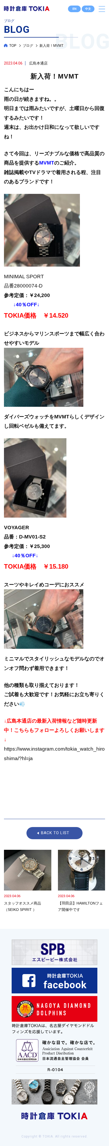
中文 (88, 8)
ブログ (28, 46)
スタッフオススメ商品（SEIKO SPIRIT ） (27, 881)
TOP (12, 46)
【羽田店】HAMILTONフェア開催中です (81, 881)
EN (74, 8)
